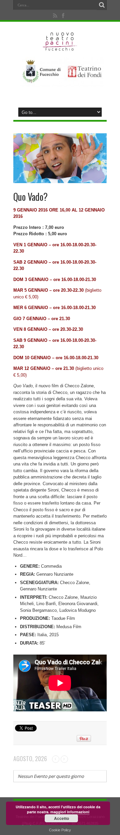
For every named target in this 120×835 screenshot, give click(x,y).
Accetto (61, 818)
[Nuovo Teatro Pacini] (60, 48)
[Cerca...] (102, 5)
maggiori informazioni (69, 811)
